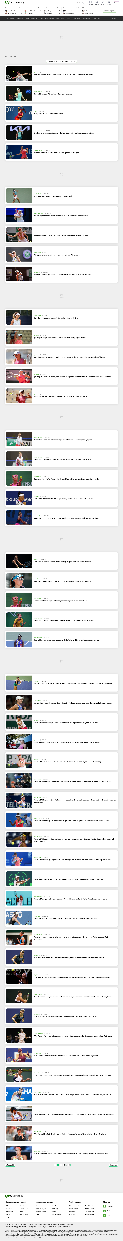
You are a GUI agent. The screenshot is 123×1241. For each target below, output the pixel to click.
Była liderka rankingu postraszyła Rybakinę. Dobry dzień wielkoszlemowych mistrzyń (64, 133)
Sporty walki (60, 18)
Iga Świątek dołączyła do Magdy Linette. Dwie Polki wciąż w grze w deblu (60, 338)
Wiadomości (52, 1227)
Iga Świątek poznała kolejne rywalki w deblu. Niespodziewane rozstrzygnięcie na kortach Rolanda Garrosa (72, 377)
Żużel (41, 18)
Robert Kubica (73, 1209)
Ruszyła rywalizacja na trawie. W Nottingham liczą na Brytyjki (56, 318)
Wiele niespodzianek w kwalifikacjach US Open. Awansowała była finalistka (61, 216)
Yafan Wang (37, 877)
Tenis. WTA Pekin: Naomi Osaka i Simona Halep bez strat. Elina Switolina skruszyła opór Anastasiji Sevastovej (74, 1114)
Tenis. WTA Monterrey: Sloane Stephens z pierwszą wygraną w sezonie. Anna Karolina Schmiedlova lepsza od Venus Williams (74, 840)
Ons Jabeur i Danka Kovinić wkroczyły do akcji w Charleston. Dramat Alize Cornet (63, 499)
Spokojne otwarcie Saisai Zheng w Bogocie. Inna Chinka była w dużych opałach (62, 581)
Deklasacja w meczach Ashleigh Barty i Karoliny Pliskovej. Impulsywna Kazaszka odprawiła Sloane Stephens (73, 703)
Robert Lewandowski (75, 1206)
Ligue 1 (38, 1214)
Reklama (62, 1224)
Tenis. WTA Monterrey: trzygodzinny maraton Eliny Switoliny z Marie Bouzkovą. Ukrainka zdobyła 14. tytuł (72, 781)
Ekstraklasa (39, 1206)
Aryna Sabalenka (38, 150)
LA (99, 18)
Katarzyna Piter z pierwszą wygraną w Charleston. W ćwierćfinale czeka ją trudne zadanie (66, 518)
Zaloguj (116, 3)
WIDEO (68, 18)
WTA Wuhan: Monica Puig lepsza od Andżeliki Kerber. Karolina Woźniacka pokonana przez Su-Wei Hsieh (71, 1153)
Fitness (8, 1214)
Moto (94, 18)
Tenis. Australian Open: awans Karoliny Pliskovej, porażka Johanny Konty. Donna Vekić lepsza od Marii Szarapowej (71, 938)
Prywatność (38, 1224)
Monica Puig (37, 1151)
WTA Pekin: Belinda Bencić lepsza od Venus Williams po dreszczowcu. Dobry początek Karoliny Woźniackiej (73, 1095)
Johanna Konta (38, 252)
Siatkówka (34, 18)
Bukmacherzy (49, 18)
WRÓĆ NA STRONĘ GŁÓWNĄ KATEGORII (62, 61)
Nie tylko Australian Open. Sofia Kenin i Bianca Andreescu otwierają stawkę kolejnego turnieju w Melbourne (73, 683)
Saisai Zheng (37, 579)
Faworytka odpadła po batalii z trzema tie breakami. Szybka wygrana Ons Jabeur (63, 274)
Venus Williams (38, 1073)
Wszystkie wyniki (109, 10)
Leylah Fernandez (38, 818)
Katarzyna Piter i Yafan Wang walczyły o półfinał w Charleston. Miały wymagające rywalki (66, 479)
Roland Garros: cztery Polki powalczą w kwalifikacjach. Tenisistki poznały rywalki (63, 440)
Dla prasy (30, 1224)
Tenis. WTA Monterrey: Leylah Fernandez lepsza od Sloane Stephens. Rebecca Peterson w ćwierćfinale (71, 821)
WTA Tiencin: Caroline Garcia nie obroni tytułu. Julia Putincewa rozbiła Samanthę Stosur (66, 1056)
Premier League (41, 1209)
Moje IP (45, 1227)
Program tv (22, 1227)
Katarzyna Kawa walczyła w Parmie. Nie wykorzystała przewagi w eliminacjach (62, 459)
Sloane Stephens (38, 637)
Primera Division (41, 1212)
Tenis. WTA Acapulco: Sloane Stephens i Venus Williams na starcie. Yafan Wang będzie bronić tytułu (70, 899)
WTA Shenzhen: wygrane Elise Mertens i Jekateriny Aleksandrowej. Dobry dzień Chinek (65, 1016)
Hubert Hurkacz (90, 1214)
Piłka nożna (19, 18)
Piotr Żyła (72, 1214)
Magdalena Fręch (38, 437)
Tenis (27, 18)
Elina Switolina (37, 779)
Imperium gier (66, 1227)
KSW (7, 1217)
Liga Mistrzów (56, 1206)
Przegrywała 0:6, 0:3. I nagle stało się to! (48, 113)
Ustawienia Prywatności (51, 1224)
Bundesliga (55, 1209)
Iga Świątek (37, 72)
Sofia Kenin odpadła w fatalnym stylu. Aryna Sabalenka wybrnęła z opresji (61, 235)
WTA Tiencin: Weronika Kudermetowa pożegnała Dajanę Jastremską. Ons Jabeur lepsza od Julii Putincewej (73, 1036)
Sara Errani (36, 559)
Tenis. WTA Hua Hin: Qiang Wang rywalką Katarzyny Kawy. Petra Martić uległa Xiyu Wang (66, 918)
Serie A (54, 1212)
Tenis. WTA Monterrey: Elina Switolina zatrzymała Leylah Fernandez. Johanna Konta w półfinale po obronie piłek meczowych (75, 801)
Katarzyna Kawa (38, 457)
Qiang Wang (37, 916)
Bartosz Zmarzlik (90, 1209)
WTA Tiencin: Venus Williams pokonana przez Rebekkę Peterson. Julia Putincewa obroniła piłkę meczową (72, 1075)
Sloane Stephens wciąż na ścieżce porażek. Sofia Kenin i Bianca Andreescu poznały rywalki (67, 640)
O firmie (23, 1224)
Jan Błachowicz (90, 1212)
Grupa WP (17, 1224)
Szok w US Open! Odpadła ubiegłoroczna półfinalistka (53, 196)
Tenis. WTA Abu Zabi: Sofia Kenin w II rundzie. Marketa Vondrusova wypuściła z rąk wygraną (67, 762)
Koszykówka (86, 18)
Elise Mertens (37, 272)
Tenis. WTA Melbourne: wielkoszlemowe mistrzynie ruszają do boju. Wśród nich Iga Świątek (67, 742)
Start (6, 56)
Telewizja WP (32, 1227)
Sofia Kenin (36, 233)
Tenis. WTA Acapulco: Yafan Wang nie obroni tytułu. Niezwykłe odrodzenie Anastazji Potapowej (68, 879)
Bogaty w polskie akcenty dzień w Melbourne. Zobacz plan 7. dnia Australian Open (63, 74)
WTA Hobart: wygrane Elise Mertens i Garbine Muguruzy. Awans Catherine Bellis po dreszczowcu (69, 958)
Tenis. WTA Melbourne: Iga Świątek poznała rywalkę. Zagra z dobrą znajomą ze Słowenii (66, 723)
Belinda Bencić (37, 1092)
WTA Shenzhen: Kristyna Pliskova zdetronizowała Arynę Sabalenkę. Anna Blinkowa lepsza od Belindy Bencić (73, 997)
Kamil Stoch (89, 1206)
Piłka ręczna (76, 18)
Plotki (39, 1227)
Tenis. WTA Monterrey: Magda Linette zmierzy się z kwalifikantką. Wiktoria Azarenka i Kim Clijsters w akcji (72, 860)
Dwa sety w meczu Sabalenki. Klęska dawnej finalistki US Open (56, 153)
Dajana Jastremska (39, 1033)
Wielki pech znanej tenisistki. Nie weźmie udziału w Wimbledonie (57, 255)
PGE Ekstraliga (56, 1214)
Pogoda (7, 1227)
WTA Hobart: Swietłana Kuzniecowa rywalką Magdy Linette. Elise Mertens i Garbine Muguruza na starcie (72, 977)
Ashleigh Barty (37, 700)
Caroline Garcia (38, 194)
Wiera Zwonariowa (38, 213)
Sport (59, 1227)
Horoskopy (14, 1227)
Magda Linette (37, 857)
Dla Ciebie (10, 18)
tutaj (40, 1237)
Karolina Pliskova (38, 934)
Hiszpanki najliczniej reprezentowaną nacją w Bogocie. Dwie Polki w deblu (60, 601)
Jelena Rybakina (38, 91)
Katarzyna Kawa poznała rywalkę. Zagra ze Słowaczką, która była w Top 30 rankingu (64, 620)
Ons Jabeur (37, 496)
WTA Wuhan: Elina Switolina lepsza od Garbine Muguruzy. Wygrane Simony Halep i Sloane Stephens (70, 1134)
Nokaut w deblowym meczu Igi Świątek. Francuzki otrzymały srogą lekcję (60, 396)
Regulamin (70, 1224)
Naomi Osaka (37, 1112)
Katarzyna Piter (38, 476)
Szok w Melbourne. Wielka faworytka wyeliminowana (53, 94)
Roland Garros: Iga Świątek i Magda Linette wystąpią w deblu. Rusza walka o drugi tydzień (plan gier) (70, 357)
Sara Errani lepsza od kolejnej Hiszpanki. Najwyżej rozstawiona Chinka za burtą (62, 562)
